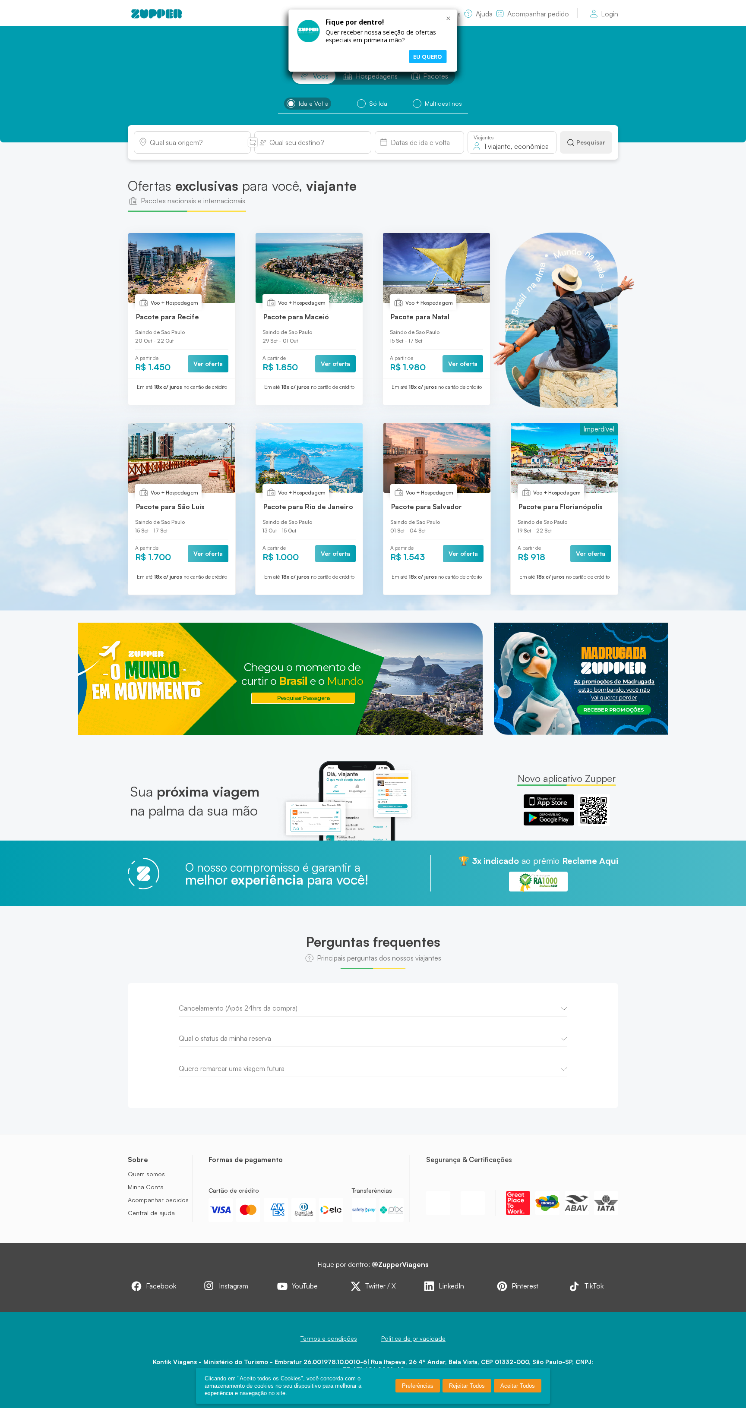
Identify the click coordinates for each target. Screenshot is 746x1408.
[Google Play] (549, 818)
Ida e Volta (314, 103)
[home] (156, 14)
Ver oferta (208, 363)
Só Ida (378, 103)
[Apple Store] (549, 801)
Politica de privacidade (413, 1338)
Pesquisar (590, 142)
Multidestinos (443, 103)
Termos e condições (328, 1338)
